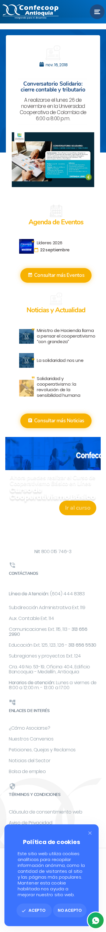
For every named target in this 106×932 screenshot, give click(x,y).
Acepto (33, 910)
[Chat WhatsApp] (96, 920)
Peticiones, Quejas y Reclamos (42, 749)
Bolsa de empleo (27, 771)
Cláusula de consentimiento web (45, 811)
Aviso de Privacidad (30, 822)
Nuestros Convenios (31, 738)
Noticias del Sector (29, 760)
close (90, 833)
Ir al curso (78, 508)
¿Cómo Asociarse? (29, 728)
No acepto (70, 910)
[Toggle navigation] (97, 11)
